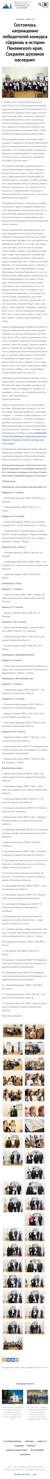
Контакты (25, 1454)
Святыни (29, 1441)
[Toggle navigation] (45, 4)
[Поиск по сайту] (40, 4)
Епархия (31, 1446)
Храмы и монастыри (16, 1450)
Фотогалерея (37, 1450)
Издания (19, 1446)
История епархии (12, 1441)
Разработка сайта (22, 1474)
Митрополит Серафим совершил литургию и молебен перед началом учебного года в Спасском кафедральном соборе (37, 1413)
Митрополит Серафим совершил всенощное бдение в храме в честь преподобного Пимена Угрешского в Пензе (12, 1413)
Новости (41, 1441)
